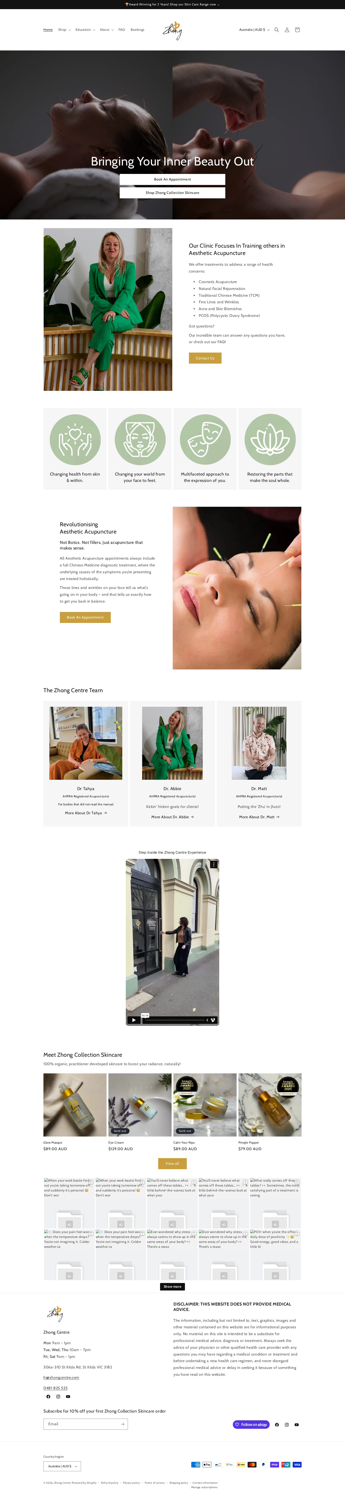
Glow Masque (52, 1142)
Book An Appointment (172, 179)
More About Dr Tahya (83, 813)
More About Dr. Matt (256, 817)
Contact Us (205, 358)
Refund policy (110, 1482)
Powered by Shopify (84, 1482)
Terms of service (155, 1482)
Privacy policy (131, 1482)
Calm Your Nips (184, 1142)
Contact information (205, 1482)
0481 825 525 (55, 1388)
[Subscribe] (122, 1424)
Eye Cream (116, 1142)
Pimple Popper (248, 1142)
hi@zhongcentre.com (61, 1377)
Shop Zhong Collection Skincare (172, 193)
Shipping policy (178, 1482)
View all (172, 1163)
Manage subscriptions (204, 1487)
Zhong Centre (62, 1482)
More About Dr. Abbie (170, 817)
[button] (64, 30)
